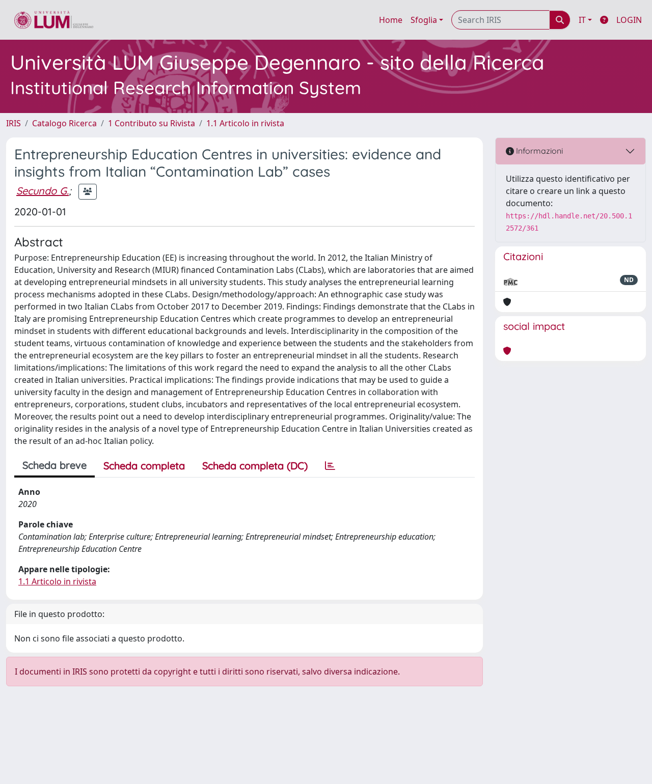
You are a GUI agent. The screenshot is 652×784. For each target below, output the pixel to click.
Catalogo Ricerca (64, 123)
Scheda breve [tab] (54, 465)
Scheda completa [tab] (144, 465)
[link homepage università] (53, 20)
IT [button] (582, 19)
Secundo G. (42, 190)
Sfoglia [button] (424, 19)
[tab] (330, 466)
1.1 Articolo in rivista (245, 123)
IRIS (13, 123)
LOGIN (629, 19)
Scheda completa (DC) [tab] (255, 465)
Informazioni (538, 151)
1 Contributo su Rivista (151, 123)
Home (390, 19)
